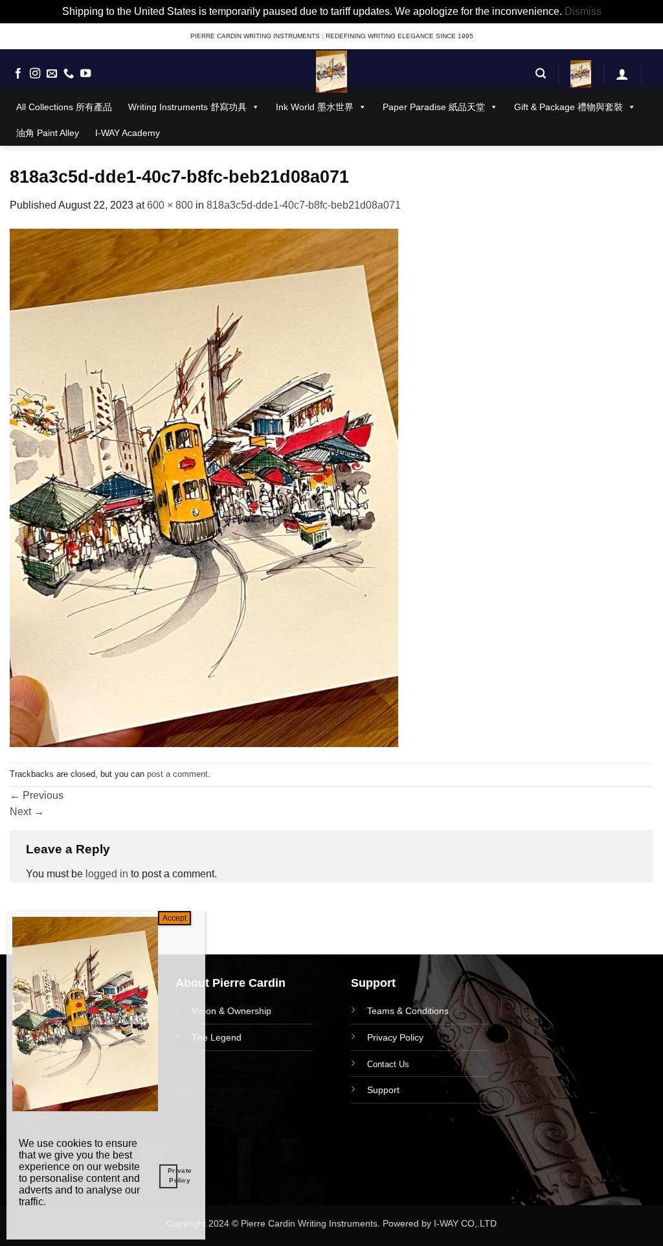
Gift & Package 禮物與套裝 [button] (568, 107)
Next (27, 811)
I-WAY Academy (127, 133)
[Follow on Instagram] (35, 74)
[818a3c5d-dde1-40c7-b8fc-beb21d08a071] (204, 486)
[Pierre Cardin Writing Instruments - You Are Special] (331, 71)
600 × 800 (170, 205)
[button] (540, 73)
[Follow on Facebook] (18, 74)
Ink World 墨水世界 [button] (315, 107)
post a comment (177, 774)
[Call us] (68, 74)
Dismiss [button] (583, 11)
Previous (36, 795)
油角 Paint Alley (47, 133)
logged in (106, 873)
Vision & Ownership (231, 1011)
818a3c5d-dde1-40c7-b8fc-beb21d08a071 (304, 205)
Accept (174, 918)
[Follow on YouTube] (85, 74)
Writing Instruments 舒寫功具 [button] (187, 107)
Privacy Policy (395, 1037)
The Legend (217, 1037)
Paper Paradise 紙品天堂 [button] (434, 107)
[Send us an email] (52, 74)
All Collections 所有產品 (64, 107)
